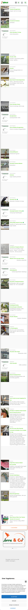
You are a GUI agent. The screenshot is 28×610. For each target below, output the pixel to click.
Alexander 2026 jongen (15, 351)
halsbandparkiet (13, 270)
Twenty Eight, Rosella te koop (16, 222)
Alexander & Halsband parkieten (17, 281)
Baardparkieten (13, 115)
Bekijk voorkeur (14, 605)
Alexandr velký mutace (15, 475)
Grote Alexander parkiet (15, 104)
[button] (26, 581)
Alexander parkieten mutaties (16, 163)
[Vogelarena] (4, 2)
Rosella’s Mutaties (14, 316)
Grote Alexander (13, 363)
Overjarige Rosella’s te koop (16, 211)
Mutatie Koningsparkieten (15, 374)
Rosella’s (12, 68)
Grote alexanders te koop (15, 32)
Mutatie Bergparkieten (14, 493)
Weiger (14, 601)
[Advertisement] (12, 47)
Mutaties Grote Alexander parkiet (17, 258)
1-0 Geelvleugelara (14, 328)
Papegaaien (12, 245)
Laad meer (14, 527)
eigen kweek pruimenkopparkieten (17, 79)
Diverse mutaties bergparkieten (16, 127)
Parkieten (12, 175)
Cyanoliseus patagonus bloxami (17, 247)
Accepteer (14, 596)
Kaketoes (11, 396)
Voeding (11, 515)
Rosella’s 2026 (13, 56)
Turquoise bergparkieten (15, 9)
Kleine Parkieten (13, 209)
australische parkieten (15, 20)
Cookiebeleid (13, 608)
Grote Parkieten (12, 7)
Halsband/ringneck (14, 151)
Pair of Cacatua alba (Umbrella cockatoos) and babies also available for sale (18, 430)
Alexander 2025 (13, 199)
